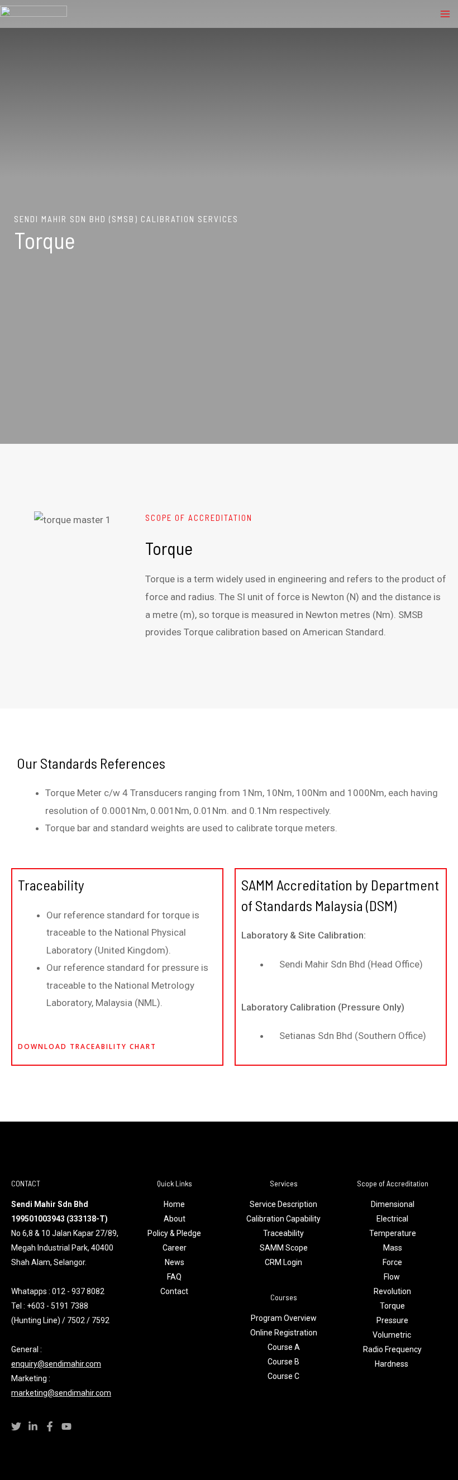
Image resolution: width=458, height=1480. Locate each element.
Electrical (392, 1218)
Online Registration (283, 1332)
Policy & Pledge (174, 1233)
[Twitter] (16, 1426)
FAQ (174, 1276)
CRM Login (283, 1262)
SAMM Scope (284, 1247)
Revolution (392, 1291)
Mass (392, 1247)
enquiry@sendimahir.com (56, 1363)
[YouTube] (66, 1426)
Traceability (283, 1233)
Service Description (283, 1204)
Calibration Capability (283, 1218)
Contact (174, 1291)
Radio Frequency (392, 1349)
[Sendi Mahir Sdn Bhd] (33, 14)
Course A (284, 1347)
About (174, 1218)
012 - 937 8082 (78, 1291)
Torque (392, 1305)
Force (392, 1262)
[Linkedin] (33, 1426)
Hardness (392, 1363)
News (174, 1262)
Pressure (392, 1320)
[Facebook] (50, 1426)
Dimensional (392, 1204)
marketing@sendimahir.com (61, 1392)
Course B (283, 1361)
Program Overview (284, 1318)
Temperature (392, 1233)
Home (174, 1204)
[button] (22, 520)
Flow (393, 1276)
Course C (283, 1376)
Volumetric (393, 1334)
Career (175, 1247)
